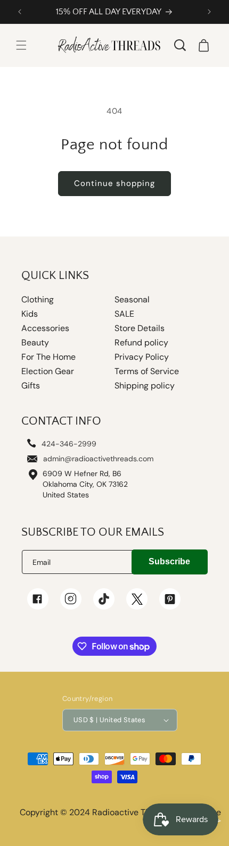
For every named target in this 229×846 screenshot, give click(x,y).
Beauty (35, 342)
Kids (29, 314)
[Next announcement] (209, 11)
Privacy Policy (141, 357)
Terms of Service (146, 371)
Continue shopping (114, 183)
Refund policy (141, 342)
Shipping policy (144, 385)
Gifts (30, 385)
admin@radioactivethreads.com (98, 458)
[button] (21, 45)
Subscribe (169, 561)
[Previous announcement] (19, 11)
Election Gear (47, 371)
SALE (124, 314)
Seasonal (132, 299)
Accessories (45, 328)
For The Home (48, 357)
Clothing (37, 299)
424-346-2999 (69, 444)
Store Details (139, 328)
